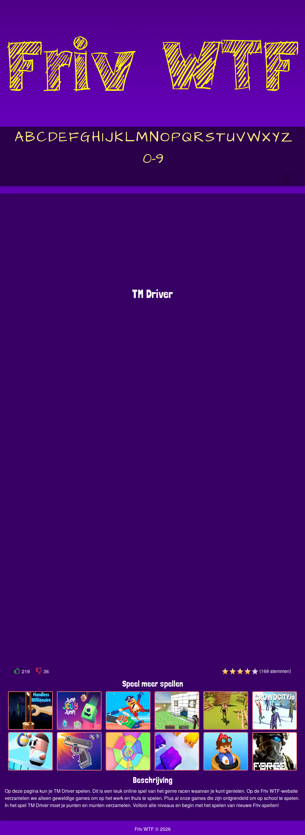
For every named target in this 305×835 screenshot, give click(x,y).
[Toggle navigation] (287, 178)
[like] (17, 672)
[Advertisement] (152, 243)
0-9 (153, 159)
